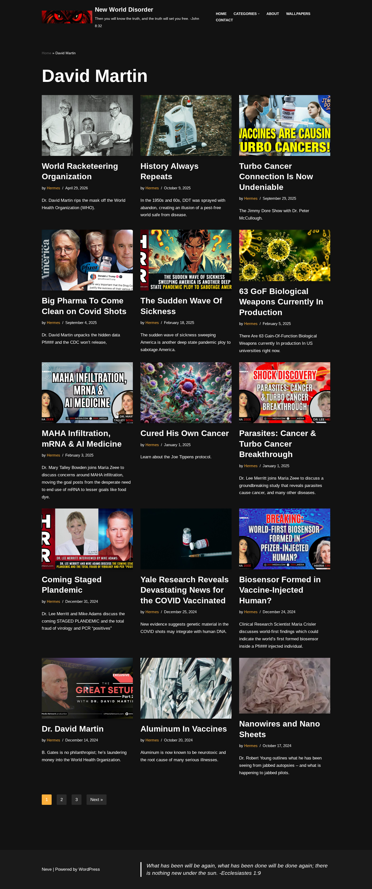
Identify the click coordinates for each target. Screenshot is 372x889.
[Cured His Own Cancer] (186, 392)
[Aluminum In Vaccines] (186, 688)
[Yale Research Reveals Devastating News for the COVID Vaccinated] (186, 539)
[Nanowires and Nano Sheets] (284, 686)
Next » (96, 799)
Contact (224, 20)
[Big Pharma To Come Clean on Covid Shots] (87, 260)
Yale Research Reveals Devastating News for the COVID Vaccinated (184, 590)
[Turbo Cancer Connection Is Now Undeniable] (284, 125)
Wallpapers (298, 14)
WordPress (89, 869)
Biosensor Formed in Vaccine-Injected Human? (280, 590)
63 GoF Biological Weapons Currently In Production (281, 302)
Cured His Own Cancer (184, 433)
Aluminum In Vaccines (183, 728)
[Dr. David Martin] (87, 688)
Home (221, 14)
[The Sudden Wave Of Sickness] (186, 260)
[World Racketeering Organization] (87, 125)
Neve (47, 869)
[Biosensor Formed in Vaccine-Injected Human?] (284, 539)
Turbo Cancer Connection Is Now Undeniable (276, 176)
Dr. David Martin (73, 728)
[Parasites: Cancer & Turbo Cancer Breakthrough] (284, 392)
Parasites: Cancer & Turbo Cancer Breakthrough (277, 444)
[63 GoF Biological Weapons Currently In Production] (284, 255)
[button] (259, 14)
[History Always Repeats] (186, 125)
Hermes (53, 188)
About (272, 14)
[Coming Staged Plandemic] (87, 539)
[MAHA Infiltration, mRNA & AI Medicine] (87, 392)
